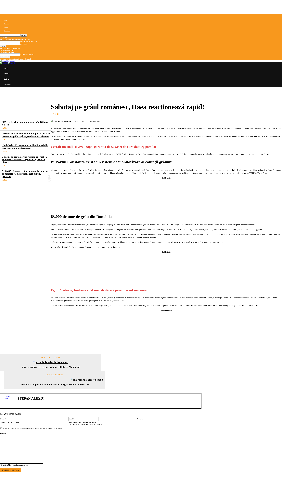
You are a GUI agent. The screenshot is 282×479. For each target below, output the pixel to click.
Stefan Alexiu (66, 121)
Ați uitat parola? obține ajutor (10, 48)
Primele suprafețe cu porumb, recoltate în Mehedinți (50, 367)
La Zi (5, 20)
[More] (278, 121)
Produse (6, 24)
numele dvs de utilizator (28, 41)
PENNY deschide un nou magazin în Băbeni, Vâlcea (25, 123)
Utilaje (6, 27)
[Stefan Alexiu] (53, 121)
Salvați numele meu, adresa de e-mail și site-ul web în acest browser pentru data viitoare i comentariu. (33, 428)
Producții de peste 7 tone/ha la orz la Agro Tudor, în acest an (54, 384)
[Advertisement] (166, 194)
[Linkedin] (270, 121)
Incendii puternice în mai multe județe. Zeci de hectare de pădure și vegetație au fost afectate (26, 135)
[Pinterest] (254, 121)
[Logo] (4, 63)
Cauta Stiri (7, 31)
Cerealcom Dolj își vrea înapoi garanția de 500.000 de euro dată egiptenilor (103, 146)
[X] (246, 121)
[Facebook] (238, 121)
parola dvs (24, 44)
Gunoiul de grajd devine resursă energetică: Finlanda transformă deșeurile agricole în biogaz (24, 159)
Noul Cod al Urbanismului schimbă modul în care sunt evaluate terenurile (25, 146)
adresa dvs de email (27, 54)
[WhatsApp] (262, 121)
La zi (5, 128)
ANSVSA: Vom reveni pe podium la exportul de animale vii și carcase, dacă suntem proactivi (25, 174)
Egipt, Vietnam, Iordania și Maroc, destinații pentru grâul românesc (99, 290)
